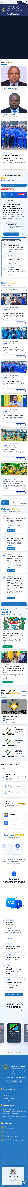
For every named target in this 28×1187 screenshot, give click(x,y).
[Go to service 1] (7, 1052)
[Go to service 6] (15, 1052)
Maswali (4, 2)
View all (24, 693)
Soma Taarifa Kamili (10, 234)
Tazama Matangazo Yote (14, 604)
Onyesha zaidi (10, 938)
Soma (10, 251)
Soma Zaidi (5, 166)
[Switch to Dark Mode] (14, 2)
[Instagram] (16, 1081)
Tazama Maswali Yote (13, 994)
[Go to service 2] (9, 1052)
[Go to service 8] (19, 1052)
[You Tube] (20, 1081)
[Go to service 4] (12, 1052)
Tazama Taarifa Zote (10, 185)
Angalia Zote (20, 609)
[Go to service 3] (10, 1052)
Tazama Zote (21, 776)
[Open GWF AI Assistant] (24, 1183)
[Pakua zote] (21, 786)
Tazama (12, 530)
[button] (14, 929)
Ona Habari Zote (14, 289)
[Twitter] (12, 1081)
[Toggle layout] (22, 1168)
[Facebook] (7, 1081)
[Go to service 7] (17, 1052)
